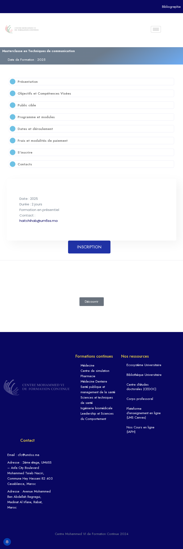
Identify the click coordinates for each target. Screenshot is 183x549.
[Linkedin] (31, 404)
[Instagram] (41, 404)
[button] (91, 81)
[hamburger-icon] (156, 29)
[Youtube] (14, 8)
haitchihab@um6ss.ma (38, 220)
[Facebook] (21, 404)
